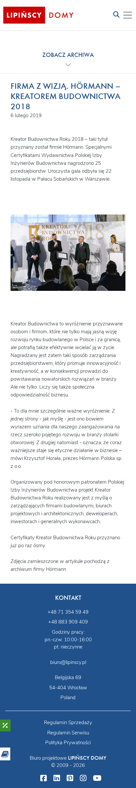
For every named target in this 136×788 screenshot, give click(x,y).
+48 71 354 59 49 (68, 612)
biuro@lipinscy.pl (68, 662)
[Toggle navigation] (116, 15)
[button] (68, 59)
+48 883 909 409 (68, 622)
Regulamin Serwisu (68, 732)
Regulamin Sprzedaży (68, 722)
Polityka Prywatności (68, 742)
